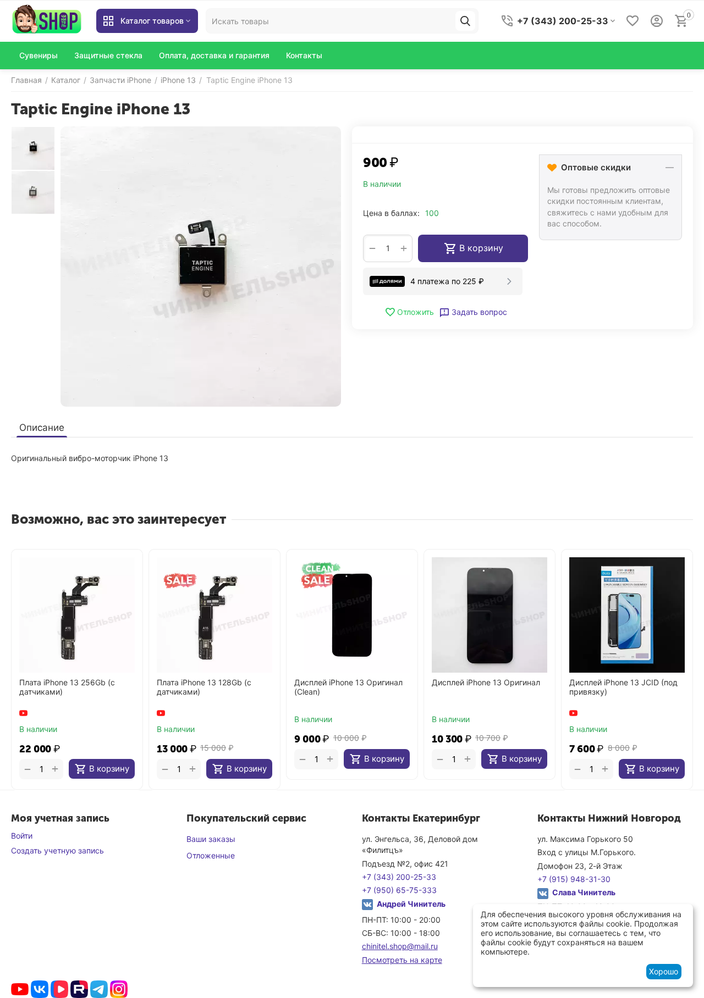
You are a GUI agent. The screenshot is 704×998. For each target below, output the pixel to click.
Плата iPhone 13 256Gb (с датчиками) (67, 687)
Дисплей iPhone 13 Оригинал (486, 682)
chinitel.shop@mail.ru (400, 946)
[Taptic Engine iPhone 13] (201, 266)
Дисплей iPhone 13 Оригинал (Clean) (348, 687)
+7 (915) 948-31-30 (573, 879)
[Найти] (465, 21)
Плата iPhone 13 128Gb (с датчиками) (204, 687)
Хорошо (663, 971)
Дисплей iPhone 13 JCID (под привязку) (623, 687)
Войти (21, 835)
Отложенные (210, 855)
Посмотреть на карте (402, 959)
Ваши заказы (210, 839)
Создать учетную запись (57, 850)
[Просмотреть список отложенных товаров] (632, 21)
